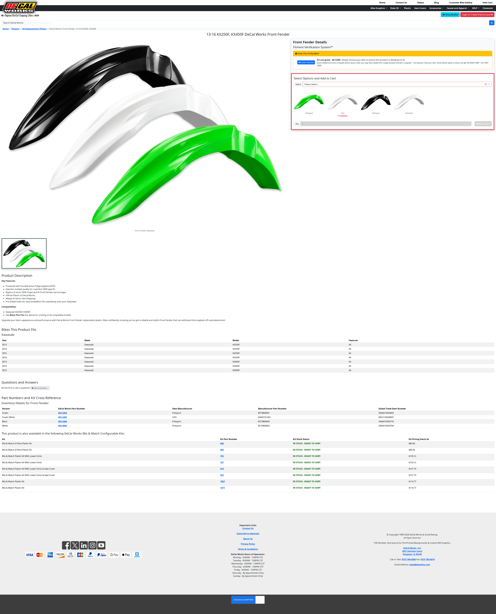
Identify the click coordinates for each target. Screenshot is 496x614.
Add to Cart (484, 123)
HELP (475, 8)
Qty (297, 123)
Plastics (15, 28)
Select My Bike (307, 62)
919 (222, 468)
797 (222, 462)
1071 (222, 487)
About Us (248, 538)
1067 (222, 481)
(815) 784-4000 (409, 559)
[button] (24, 253)
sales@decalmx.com (419, 564)
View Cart (487, 2)
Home (382, 2)
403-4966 (62, 425)
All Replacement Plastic (34, 28)
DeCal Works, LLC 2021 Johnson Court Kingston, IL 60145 (412, 551)
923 (222, 475)
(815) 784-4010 (428, 559)
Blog (436, 2)
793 (222, 456)
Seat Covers (420, 8)
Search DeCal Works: (13, 22)
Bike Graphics (378, 8)
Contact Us (401, 2)
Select (298, 84)
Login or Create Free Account (476, 14)
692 (222, 449)
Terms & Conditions (248, 549)
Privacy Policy (248, 543)
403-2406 (62, 421)
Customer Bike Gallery (460, 2)
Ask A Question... (40, 388)
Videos (420, 2)
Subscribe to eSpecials (248, 533)
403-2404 (62, 412)
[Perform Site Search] (491, 22)
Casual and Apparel (457, 8)
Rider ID (394, 8)
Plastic (407, 8)
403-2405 (62, 417)
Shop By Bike (451, 14)
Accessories (435, 8)
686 (222, 443)
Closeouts (488, 8)
